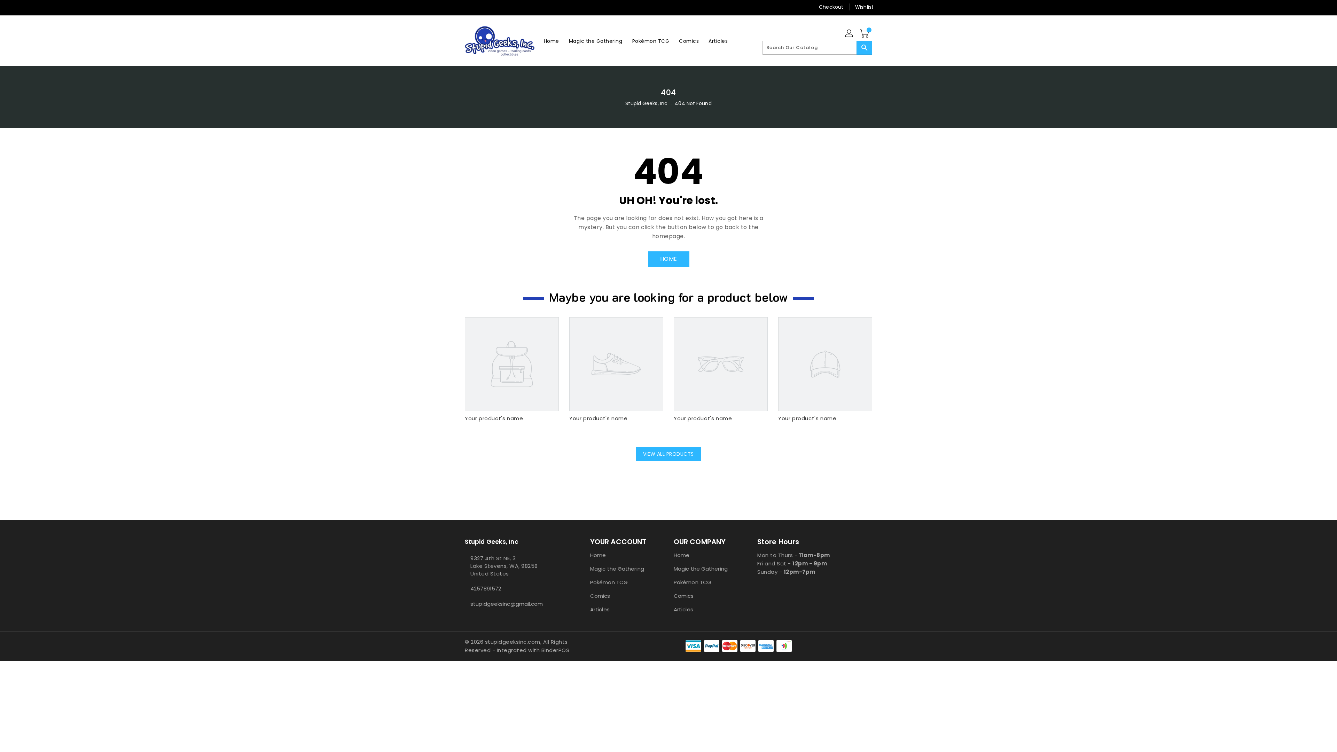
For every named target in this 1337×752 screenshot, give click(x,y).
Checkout (831, 6)
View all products (668, 454)
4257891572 (485, 588)
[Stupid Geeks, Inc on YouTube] (495, 7)
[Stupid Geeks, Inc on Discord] (508, 7)
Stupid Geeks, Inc (646, 103)
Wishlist (864, 6)
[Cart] (865, 34)
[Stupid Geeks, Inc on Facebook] (455, 7)
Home (598, 555)
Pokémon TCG (609, 582)
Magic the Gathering (617, 568)
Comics (600, 596)
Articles (600, 609)
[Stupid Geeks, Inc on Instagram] (481, 7)
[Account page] (850, 34)
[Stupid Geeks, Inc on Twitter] (468, 7)
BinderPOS (555, 650)
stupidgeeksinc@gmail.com (506, 604)
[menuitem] (551, 41)
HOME (668, 259)
